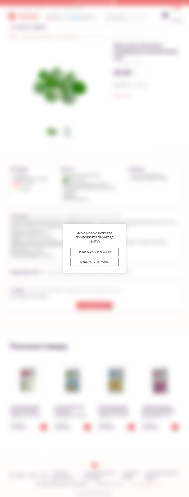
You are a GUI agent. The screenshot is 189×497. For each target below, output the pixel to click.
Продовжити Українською (94, 252)
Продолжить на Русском (94, 261)
